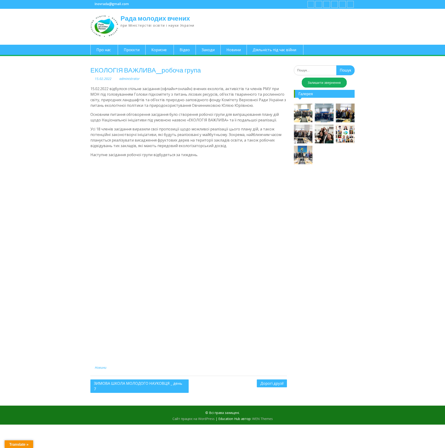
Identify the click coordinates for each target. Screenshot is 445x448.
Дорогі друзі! (271, 383)
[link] (334, 4)
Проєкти (132, 49)
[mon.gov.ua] (350, 4)
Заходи (208, 49)
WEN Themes (262, 418)
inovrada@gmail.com (112, 4)
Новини (233, 49)
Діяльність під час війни (274, 49)
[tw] (326, 4)
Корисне (159, 49)
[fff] (311, 4)
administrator (129, 78)
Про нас (103, 49)
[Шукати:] (324, 70)
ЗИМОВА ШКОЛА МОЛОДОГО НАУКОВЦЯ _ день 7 (138, 386)
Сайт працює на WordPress (193, 418)
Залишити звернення (324, 82)
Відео (185, 49)
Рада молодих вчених (155, 18)
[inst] (342, 4)
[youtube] (318, 4)
